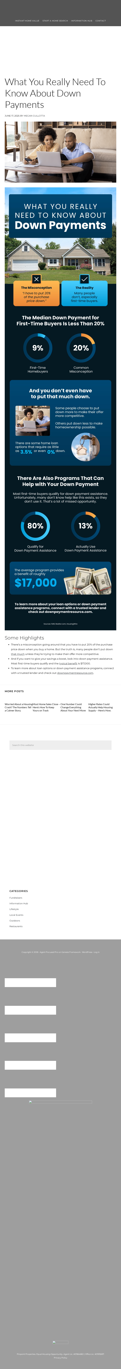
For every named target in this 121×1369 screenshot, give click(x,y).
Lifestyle (14, 909)
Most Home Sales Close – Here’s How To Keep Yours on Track (46, 707)
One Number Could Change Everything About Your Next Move (73, 707)
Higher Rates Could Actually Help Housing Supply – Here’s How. (100, 707)
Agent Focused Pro (49, 952)
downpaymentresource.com (75, 672)
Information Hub (18, 903)
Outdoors (14, 920)
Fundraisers (15, 897)
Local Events (16, 915)
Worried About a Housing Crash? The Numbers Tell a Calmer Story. (19, 707)
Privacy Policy (60, 1358)
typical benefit (68, 663)
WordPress (87, 952)
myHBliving (60, 8)
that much (18, 654)
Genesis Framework (71, 952)
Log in (97, 952)
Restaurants (16, 926)
